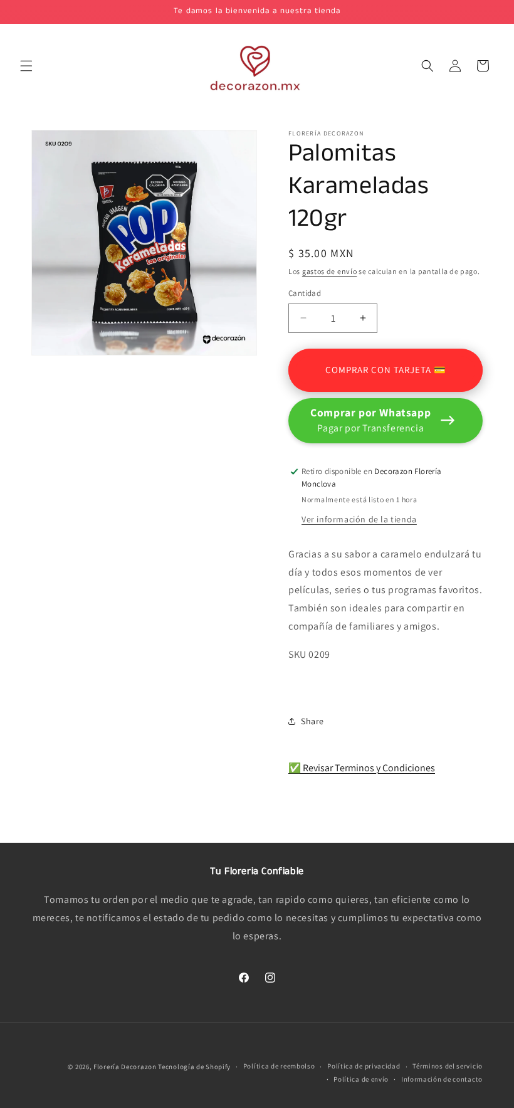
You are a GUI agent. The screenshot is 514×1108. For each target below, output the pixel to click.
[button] (26, 66)
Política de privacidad (363, 1066)
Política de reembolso (279, 1066)
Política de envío (361, 1079)
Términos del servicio (447, 1066)
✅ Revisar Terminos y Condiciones (361, 767)
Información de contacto (442, 1079)
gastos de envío (329, 271)
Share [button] (312, 721)
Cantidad (304, 293)
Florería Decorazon (125, 1066)
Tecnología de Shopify (194, 1066)
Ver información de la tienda (359, 519)
